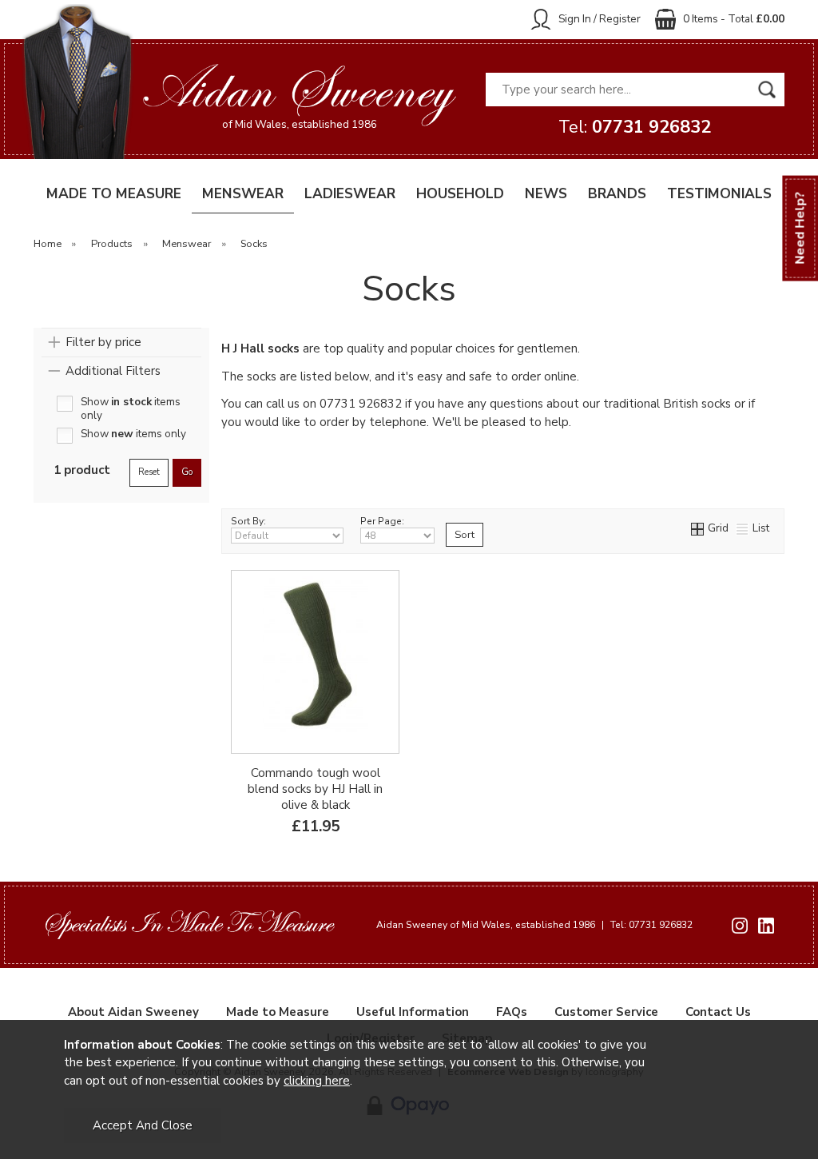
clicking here (317, 1081)
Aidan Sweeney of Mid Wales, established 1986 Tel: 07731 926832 (534, 924)
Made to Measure (277, 1012)
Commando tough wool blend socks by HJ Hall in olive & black (315, 789)
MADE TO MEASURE (113, 194)
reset (149, 472)
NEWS (546, 194)
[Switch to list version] (743, 528)
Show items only (131, 404)
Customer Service (606, 1012)
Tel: (634, 127)
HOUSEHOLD (460, 194)
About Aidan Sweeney (133, 1012)
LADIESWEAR (349, 194)
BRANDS (617, 194)
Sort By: (248, 521)
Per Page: (382, 521)
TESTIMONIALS (719, 194)
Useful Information (412, 1012)
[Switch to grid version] (698, 528)
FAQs (511, 1012)
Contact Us (718, 1012)
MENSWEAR (243, 194)
